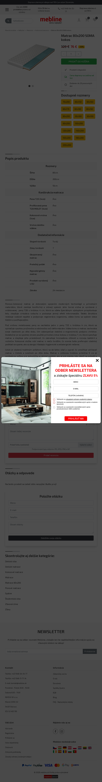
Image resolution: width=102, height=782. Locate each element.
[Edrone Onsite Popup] (51, 391)
